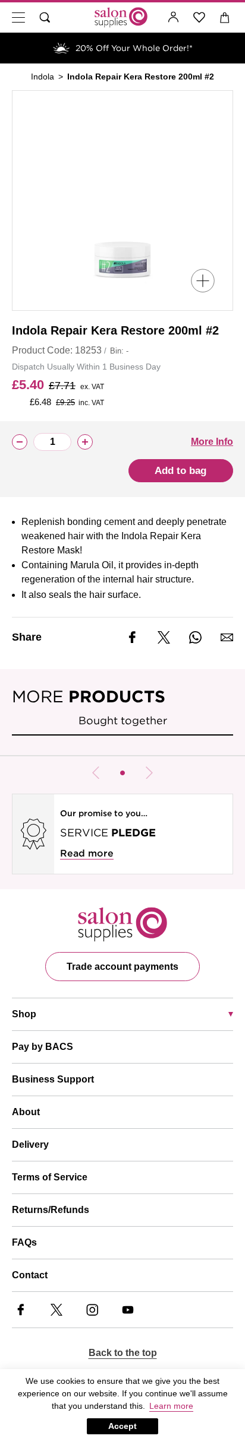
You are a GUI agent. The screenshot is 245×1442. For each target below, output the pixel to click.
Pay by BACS (42, 1047)
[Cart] (225, 17)
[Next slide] (149, 772)
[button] (122, 773)
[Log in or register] (173, 17)
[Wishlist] (199, 17)
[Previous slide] (95, 772)
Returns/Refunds (50, 1210)
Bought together (122, 720)
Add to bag (180, 470)
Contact (30, 1275)
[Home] (121, 17)
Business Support (53, 1079)
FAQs (24, 1242)
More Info (212, 442)
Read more (87, 853)
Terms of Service (49, 1177)
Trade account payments (122, 967)
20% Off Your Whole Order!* (134, 48)
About (26, 1112)
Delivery (30, 1144)
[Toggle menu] (18, 17)
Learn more (171, 1406)
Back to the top (123, 1353)
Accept (122, 1426)
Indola (42, 76)
